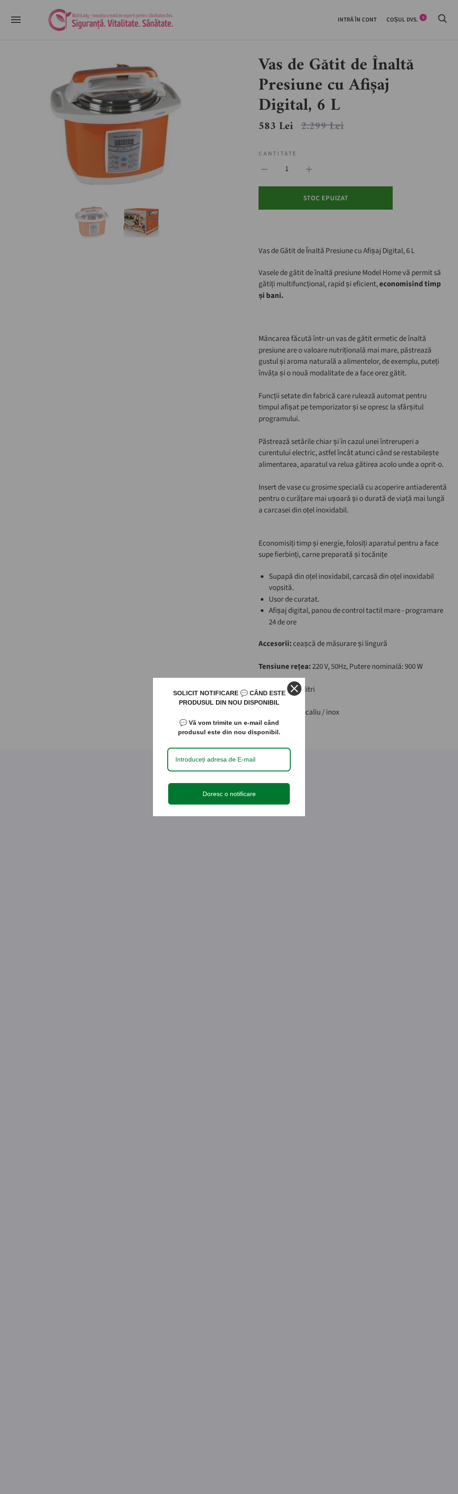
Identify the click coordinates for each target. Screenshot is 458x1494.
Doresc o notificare (229, 793)
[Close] (294, 688)
